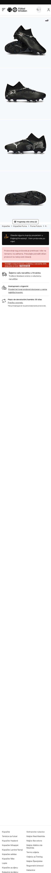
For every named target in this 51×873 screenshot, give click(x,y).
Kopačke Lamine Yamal (12, 850)
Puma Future (36, 226)
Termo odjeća (32, 852)
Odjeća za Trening (34, 857)
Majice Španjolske (34, 861)
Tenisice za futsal (9, 836)
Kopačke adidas (9, 854)
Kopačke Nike (8, 859)
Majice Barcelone (34, 841)
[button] (25, 289)
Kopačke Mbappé (10, 845)
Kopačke (6, 226)
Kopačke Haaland (10, 841)
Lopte (4, 863)
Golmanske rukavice (35, 832)
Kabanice (30, 870)
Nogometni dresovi (34, 865)
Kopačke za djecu (10, 867)
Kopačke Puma (20, 226)
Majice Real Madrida (35, 836)
